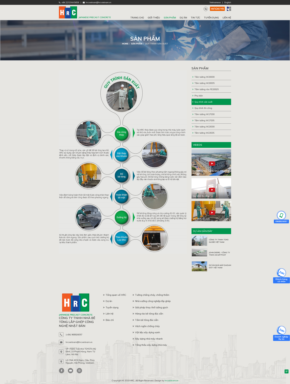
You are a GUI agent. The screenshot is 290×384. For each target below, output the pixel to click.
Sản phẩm (170, 17)
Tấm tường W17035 (204, 120)
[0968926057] (281, 215)
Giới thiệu (154, 17)
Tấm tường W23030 (204, 126)
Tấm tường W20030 (204, 77)
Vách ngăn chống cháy (147, 326)
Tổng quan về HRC (116, 294)
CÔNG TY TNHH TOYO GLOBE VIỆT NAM (219, 240)
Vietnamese (215, 2)
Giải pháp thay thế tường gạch (151, 307)
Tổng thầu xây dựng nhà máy (151, 344)
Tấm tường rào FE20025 (207, 89)
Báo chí (110, 319)
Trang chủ (137, 17)
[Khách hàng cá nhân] (281, 273)
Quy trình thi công (203, 108)
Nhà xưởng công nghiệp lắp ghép (153, 301)
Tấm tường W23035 (204, 132)
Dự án (183, 17)
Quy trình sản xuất (203, 101)
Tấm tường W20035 (204, 83)
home (125, 43)
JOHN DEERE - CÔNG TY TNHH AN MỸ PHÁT (219, 253)
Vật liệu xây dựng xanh (147, 332)
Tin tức (195, 17)
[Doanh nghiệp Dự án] (281, 330)
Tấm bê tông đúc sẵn (146, 319)
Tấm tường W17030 (204, 114)
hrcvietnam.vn (171, 380)
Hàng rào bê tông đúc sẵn (149, 313)
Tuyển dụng (211, 17)
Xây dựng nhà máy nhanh (149, 338)
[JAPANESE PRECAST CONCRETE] (68, 17)
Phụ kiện (199, 95)
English (227, 2)
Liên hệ (227, 17)
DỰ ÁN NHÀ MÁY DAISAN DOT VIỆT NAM (220, 266)
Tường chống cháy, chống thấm (152, 294)
